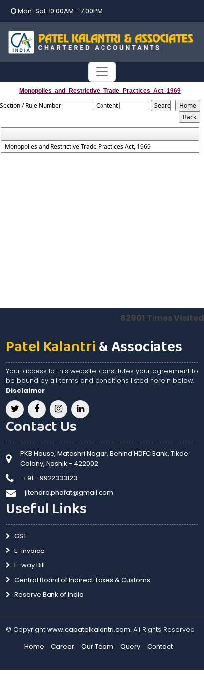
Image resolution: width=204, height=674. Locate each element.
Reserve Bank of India (49, 594)
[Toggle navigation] (102, 72)
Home (34, 646)
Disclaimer (25, 390)
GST (20, 536)
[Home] (102, 41)
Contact (160, 646)
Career (62, 646)
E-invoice (29, 550)
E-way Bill (29, 565)
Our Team (97, 646)
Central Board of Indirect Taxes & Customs (82, 580)
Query (130, 646)
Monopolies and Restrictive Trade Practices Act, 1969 (78, 147)
